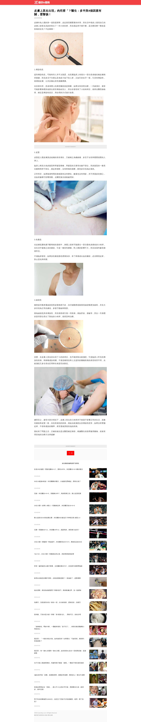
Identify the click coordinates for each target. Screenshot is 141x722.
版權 (51, 715)
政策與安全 (42, 715)
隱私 (49, 715)
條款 (46, 715)
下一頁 (70, 453)
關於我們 (36, 715)
